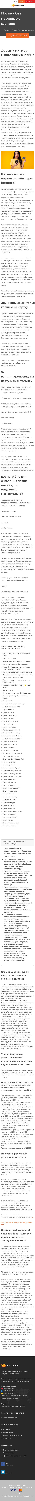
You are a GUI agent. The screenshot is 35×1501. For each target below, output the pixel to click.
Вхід (21, 1)
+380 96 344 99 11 (9, 1391)
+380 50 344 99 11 (9, 1389)
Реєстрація (29, 1)
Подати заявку (17, 35)
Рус (15, 8)
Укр (15, 1)
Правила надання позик (11, 1450)
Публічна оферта (8, 1453)
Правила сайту (12, 1485)
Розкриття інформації (10, 1418)
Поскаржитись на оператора (12, 1435)
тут (32, 1217)
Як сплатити (7, 1438)
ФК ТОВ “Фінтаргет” (28, 1487)
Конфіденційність (21, 1485)
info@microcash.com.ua (9, 1399)
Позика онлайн (8, 1432)
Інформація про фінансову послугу (14, 1456)
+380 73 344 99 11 (9, 1393)
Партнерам (6, 1429)
